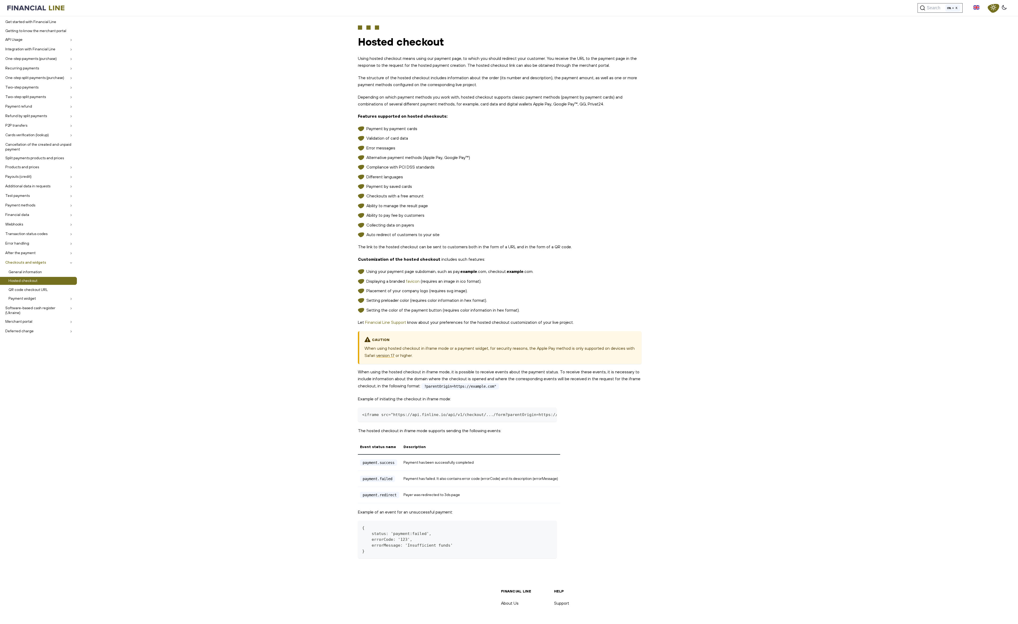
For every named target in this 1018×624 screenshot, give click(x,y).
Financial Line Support (385, 322)
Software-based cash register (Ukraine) (30, 310)
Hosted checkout (22, 280)
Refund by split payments (26, 116)
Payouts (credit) (18, 176)
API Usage (14, 39)
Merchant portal (18, 321)
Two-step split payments (25, 97)
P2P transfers (16, 125)
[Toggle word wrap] (540, 414)
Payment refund (18, 106)
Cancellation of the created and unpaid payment (38, 146)
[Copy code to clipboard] (550, 414)
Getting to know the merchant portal (35, 31)
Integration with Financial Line (30, 49)
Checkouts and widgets (25, 262)
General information (25, 272)
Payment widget (22, 298)
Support (561, 603)
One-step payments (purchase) (31, 58)
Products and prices (22, 167)
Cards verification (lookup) (27, 135)
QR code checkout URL (28, 289)
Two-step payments (21, 87)
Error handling (17, 243)
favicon (413, 281)
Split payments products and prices (34, 158)
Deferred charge (19, 331)
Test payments (17, 195)
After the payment (20, 253)
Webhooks (14, 224)
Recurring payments (22, 68)
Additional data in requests (27, 186)
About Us (510, 603)
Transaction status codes (26, 234)
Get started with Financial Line (30, 22)
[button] (976, 8)
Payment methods (20, 205)
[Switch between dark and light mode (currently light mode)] (993, 8)
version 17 (385, 355)
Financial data (17, 215)
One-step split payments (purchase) (34, 78)
